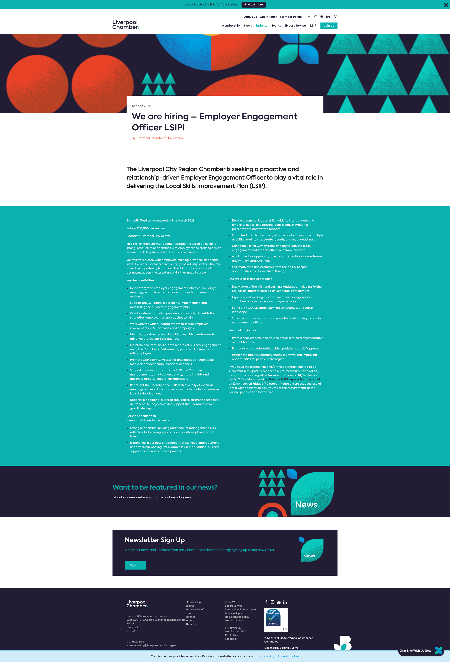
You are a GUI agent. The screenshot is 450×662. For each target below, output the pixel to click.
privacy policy (264, 656)
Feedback (231, 638)
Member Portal (291, 17)
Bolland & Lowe (289, 647)
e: (151, 645)
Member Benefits (196, 609)
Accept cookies (288, 656)
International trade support (241, 609)
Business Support (235, 613)
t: (135, 641)
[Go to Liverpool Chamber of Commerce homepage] (125, 24)
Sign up (135, 565)
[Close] (446, 4)
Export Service (295, 26)
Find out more (253, 4)
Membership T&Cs (236, 631)
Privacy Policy (233, 627)
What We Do (232, 602)
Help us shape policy (237, 616)
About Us (250, 17)
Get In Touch (268, 17)
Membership (231, 26)
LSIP (313, 26)
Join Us (329, 26)
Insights (261, 26)
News (248, 26)
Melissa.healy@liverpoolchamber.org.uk (293, 379)
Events (276, 26)
